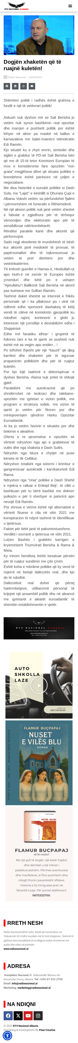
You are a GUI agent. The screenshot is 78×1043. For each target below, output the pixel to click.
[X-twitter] (18, 1015)
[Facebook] (8, 1015)
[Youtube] (28, 1015)
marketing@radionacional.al (34, 987)
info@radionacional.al (25, 983)
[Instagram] (38, 1015)
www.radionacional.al (16, 948)
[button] (70, 6)
